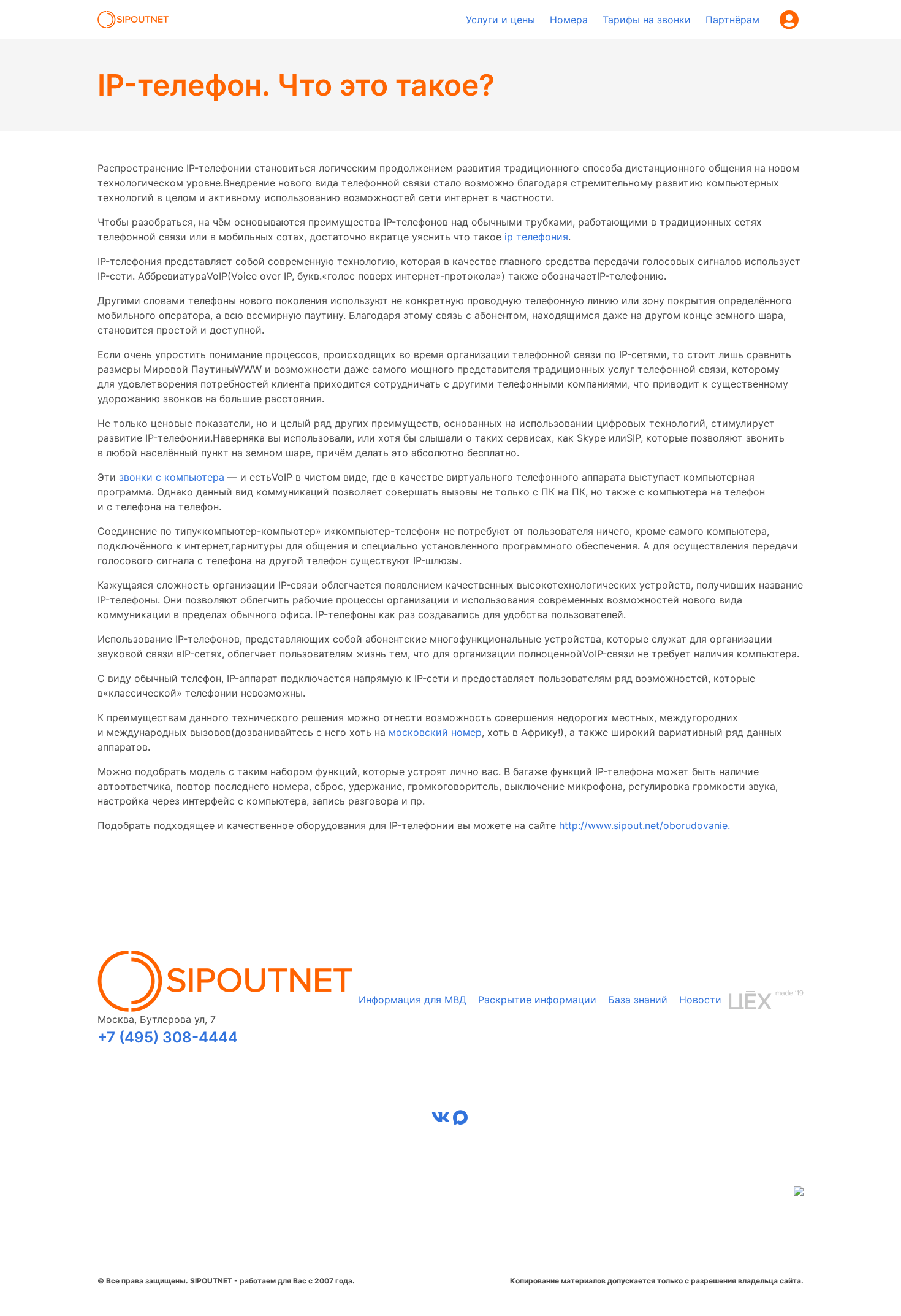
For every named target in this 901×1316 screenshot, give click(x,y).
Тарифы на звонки (647, 19)
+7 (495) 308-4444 (167, 1037)
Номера (569, 19)
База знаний (637, 999)
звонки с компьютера (171, 477)
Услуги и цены (500, 19)
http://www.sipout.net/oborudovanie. (644, 825)
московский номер (435, 732)
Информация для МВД (412, 999)
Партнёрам (732, 19)
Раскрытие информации (537, 999)
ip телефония (536, 237)
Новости (700, 999)
